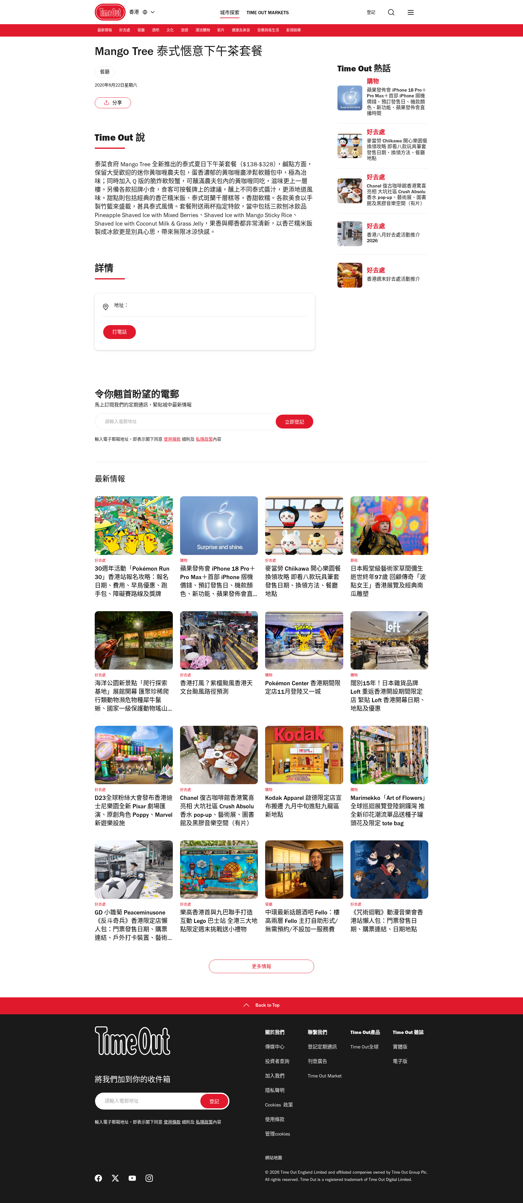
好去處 (124, 31)
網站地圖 (273, 1158)
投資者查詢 (277, 1062)
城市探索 (229, 13)
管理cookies (277, 1134)
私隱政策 (204, 440)
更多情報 (261, 967)
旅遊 (184, 31)
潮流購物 (203, 31)
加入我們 (275, 1076)
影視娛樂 (293, 31)
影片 (221, 31)
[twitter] (115, 1178)
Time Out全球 (364, 1047)
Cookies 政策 (279, 1105)
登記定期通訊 (322, 1047)
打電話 (119, 332)
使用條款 (172, 440)
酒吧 (155, 31)
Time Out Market (325, 1076)
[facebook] (98, 1178)
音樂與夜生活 (268, 31)
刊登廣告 (317, 1062)
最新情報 (104, 31)
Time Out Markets (268, 13)
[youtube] (132, 1178)
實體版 (400, 1047)
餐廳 (141, 31)
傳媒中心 (275, 1047)
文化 (170, 31)
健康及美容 (241, 31)
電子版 (400, 1062)
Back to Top (267, 1005)
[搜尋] (391, 12)
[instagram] (149, 1178)
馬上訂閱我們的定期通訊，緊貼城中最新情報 (143, 405)
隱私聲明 (275, 1091)
